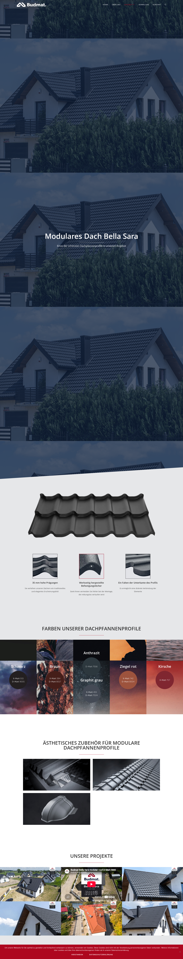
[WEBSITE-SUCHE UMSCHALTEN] (165, 4)
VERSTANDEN (77, 955)
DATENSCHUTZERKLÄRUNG (101, 955)
